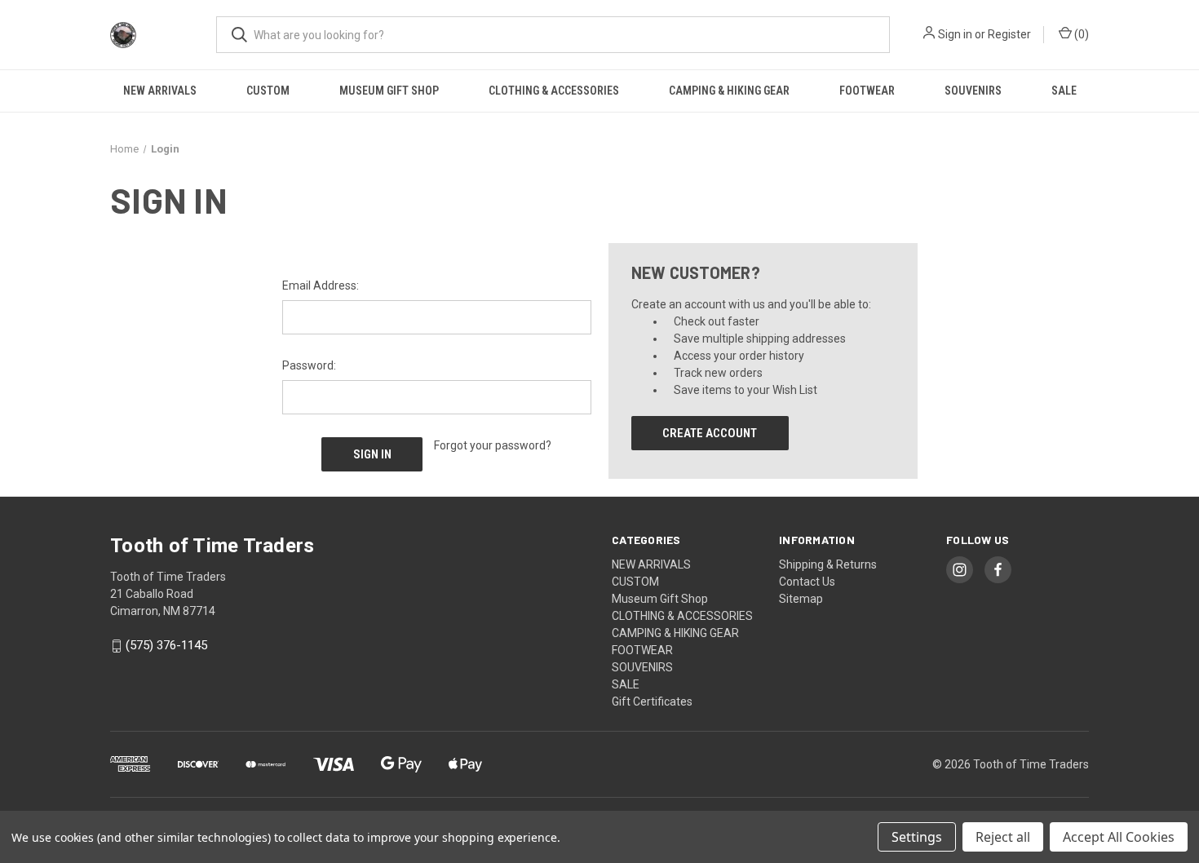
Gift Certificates (652, 701)
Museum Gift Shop (389, 90)
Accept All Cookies (1119, 837)
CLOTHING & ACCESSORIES (554, 90)
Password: (309, 365)
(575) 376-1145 (166, 646)
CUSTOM (268, 90)
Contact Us (807, 581)
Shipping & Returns (828, 564)
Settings (917, 837)
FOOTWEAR (867, 90)
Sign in (955, 34)
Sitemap (801, 598)
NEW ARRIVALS (160, 90)
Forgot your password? (492, 445)
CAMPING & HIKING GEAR (729, 90)
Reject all (1003, 837)
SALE (1064, 90)
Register (1009, 34)
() (1080, 34)
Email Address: (320, 285)
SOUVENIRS (973, 90)
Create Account (709, 433)
